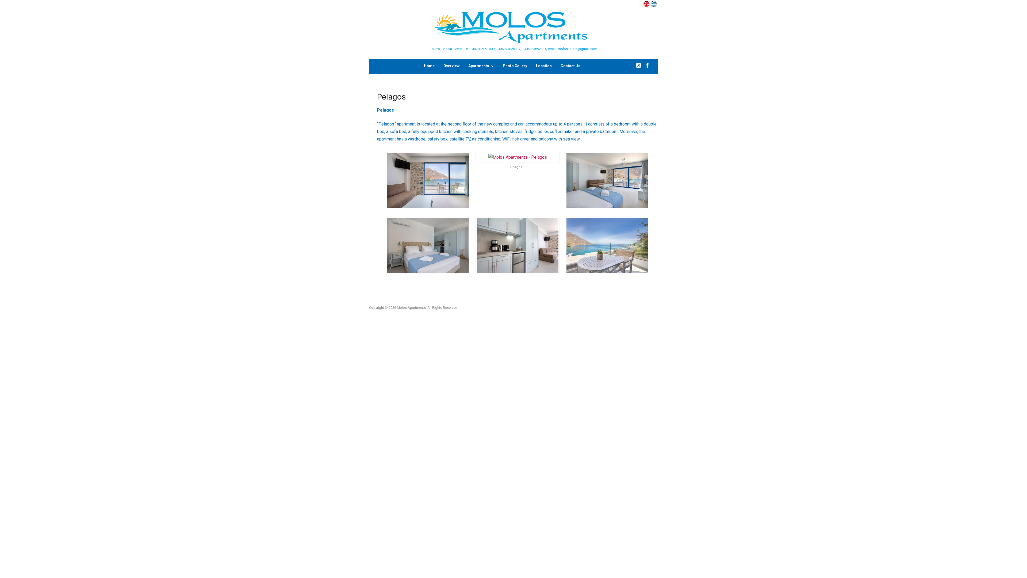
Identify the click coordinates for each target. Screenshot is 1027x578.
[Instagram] (638, 66)
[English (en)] (646, 3)
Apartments (478, 66)
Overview (451, 66)
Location (544, 66)
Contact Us (570, 66)
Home (429, 66)
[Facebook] (647, 66)
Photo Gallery (515, 66)
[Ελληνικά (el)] (653, 3)
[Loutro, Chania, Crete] (513, 27)
